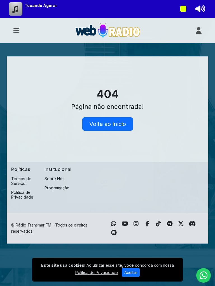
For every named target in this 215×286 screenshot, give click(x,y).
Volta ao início (107, 124)
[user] (198, 30)
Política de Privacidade (22, 194)
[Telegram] (169, 223)
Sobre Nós (54, 178)
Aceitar (130, 272)
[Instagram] (136, 223)
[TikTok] (158, 223)
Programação (57, 187)
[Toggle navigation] (16, 30)
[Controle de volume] (199, 9)
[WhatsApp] (113, 223)
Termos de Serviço (21, 181)
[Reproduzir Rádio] (183, 9)
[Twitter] (181, 223)
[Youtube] (125, 223)
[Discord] (192, 223)
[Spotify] (113, 232)
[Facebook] (147, 223)
